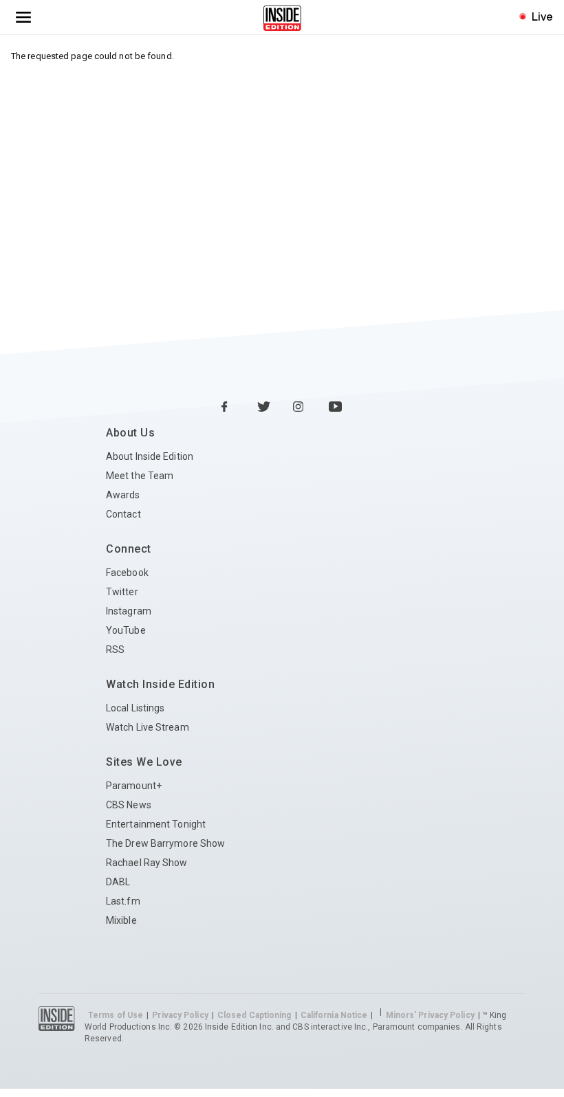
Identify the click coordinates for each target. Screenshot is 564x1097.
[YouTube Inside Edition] (336, 407)
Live (542, 16)
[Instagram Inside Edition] (300, 407)
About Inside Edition (149, 456)
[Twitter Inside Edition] (264, 407)
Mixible (121, 920)
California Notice (334, 1015)
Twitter (122, 591)
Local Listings (135, 707)
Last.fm (123, 901)
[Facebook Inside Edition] (228, 407)
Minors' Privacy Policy (430, 1015)
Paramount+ (134, 785)
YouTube (126, 630)
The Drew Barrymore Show (165, 843)
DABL (118, 881)
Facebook (127, 572)
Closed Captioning (254, 1015)
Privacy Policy (180, 1015)
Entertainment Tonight (156, 824)
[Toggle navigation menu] (23, 17)
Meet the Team (139, 475)
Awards (123, 494)
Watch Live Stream (147, 727)
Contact (123, 514)
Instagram (128, 611)
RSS (115, 649)
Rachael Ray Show (147, 862)
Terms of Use (115, 1015)
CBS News (128, 804)
